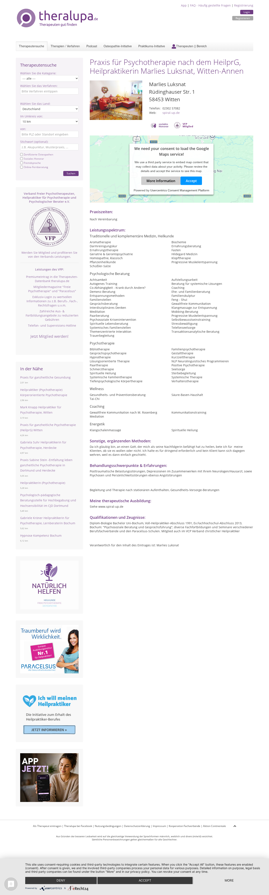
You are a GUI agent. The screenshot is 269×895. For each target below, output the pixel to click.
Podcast (91, 46)
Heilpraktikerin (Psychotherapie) (42, 483)
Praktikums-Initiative (151, 46)
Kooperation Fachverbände (184, 826)
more (229, 880)
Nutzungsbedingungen (108, 826)
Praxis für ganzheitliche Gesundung (45, 377)
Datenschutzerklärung (137, 826)
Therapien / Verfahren (65, 46)
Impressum (159, 826)
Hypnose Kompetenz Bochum (41, 536)
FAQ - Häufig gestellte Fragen (210, 5)
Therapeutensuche (31, 46)
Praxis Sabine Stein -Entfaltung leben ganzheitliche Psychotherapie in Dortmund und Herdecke (46, 465)
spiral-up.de (171, 113)
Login (247, 12)
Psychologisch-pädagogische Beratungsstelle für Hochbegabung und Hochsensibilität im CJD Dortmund (48, 500)
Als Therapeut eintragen (47, 826)
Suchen (71, 173)
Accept (191, 181)
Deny (61, 880)
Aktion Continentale (214, 826)
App (184, 5)
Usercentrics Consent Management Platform (179, 190)
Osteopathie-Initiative (118, 46)
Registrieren (243, 18)
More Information (160, 181)
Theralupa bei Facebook (78, 826)
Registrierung (243, 5)
